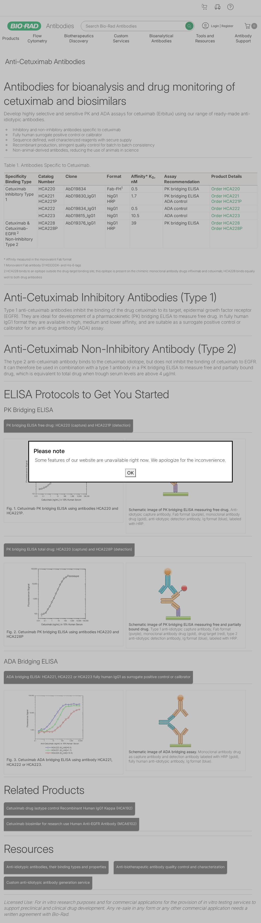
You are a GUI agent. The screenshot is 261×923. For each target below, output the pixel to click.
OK (130, 473)
